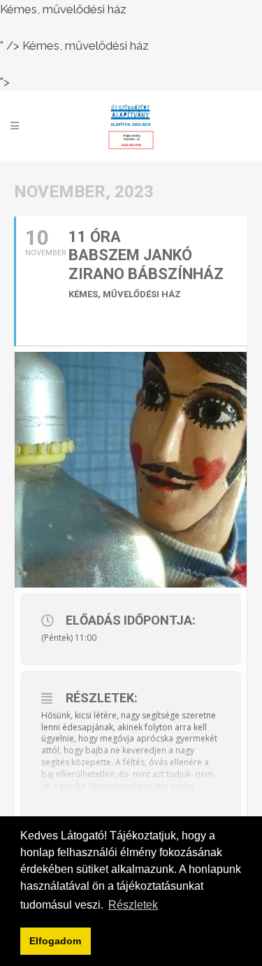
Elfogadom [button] (55, 940)
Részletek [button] (133, 905)
